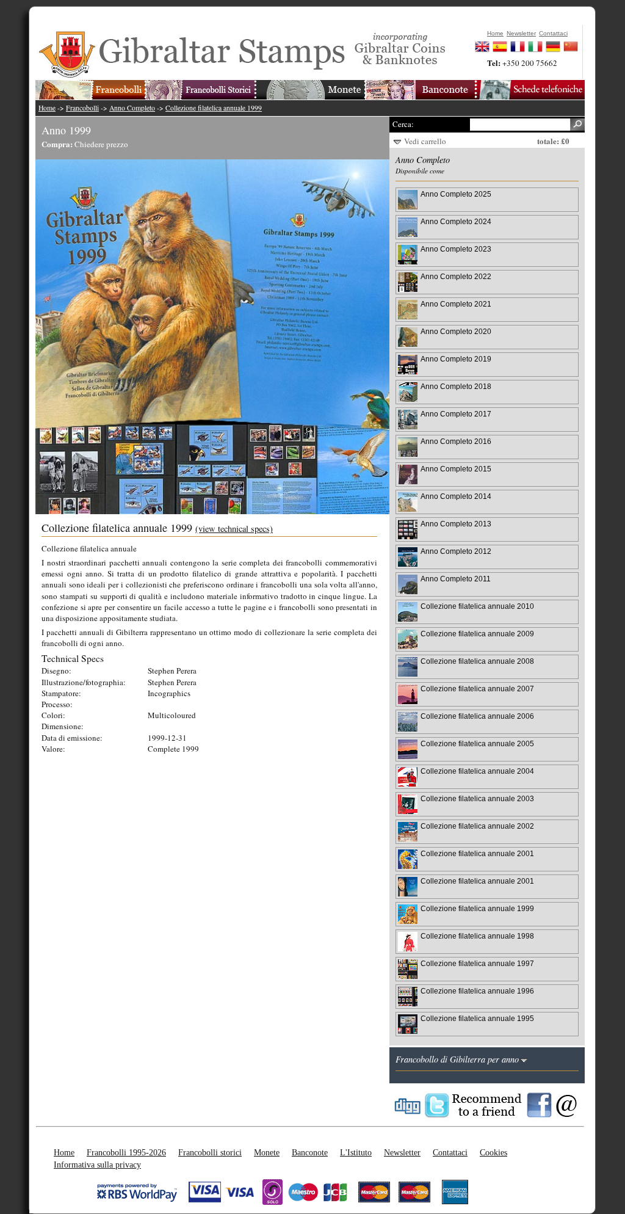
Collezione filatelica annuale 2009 (477, 634)
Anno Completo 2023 (456, 249)
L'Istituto (356, 1152)
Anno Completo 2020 (456, 331)
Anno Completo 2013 (456, 524)
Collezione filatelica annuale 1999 (213, 107)
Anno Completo (132, 107)
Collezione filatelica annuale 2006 (477, 716)
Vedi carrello (425, 141)
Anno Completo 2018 (456, 386)
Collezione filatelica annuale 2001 (477, 853)
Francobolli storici (210, 1152)
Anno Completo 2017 (456, 414)
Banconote (310, 1152)
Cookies (493, 1152)
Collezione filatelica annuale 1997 (477, 963)
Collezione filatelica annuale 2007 (477, 688)
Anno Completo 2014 (456, 496)
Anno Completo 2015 (456, 469)
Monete (267, 1152)
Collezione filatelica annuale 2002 (477, 826)
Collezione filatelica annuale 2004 (477, 771)
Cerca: (403, 123)
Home (47, 107)
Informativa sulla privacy (97, 1164)
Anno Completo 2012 (456, 551)
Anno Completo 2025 (456, 194)
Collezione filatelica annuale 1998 (477, 936)
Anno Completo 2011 (456, 579)
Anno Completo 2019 (456, 359)
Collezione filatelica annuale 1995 (477, 1018)
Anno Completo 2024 (456, 221)
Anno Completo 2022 (456, 276)
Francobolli (82, 107)
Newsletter (402, 1152)
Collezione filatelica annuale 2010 (477, 606)
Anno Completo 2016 (456, 441)
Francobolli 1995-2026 (126, 1152)
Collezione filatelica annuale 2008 (477, 661)
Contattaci (450, 1152)
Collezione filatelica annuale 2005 (477, 743)
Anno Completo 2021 (456, 304)
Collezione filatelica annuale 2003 (477, 798)
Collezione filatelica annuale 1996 (477, 991)
